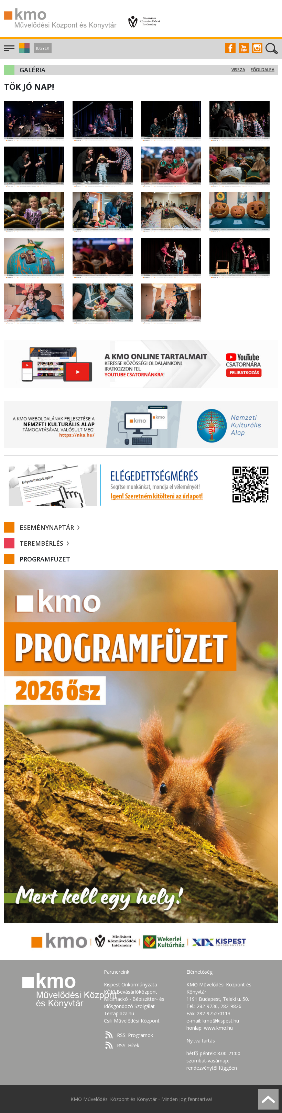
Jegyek (42, 48)
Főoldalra (262, 70)
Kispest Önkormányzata (130, 984)
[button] (24, 51)
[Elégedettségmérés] (141, 484)
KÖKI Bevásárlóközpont (130, 991)
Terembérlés (42, 543)
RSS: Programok (135, 1035)
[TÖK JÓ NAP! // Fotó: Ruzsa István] (34, 120)
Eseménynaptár (48, 527)
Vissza (238, 70)
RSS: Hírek (128, 1045)
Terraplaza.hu (119, 1013)
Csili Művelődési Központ (132, 1020)
